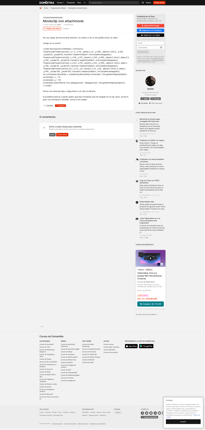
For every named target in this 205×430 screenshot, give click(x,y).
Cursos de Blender (88, 360)
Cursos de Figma (87, 362)
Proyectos (71, 3)
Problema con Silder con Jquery (152, 140)
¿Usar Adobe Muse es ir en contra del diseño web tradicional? (150, 220)
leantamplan (146, 195)
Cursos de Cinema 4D (89, 354)
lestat (59, 24)
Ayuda (108, 412)
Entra (52, 135)
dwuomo (145, 174)
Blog (104, 412)
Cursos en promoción (111, 352)
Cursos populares (109, 350)
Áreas (63, 341)
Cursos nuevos (109, 344)
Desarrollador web (147, 202)
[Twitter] (146, 413)
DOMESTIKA (47, 2)
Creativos (65, 412)
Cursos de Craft (45, 347)
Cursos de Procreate (89, 352)
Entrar (148, 3)
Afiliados (84, 415)
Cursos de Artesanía (67, 354)
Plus (79, 3)
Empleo (54, 412)
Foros (46, 8)
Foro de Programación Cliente (53, 17)
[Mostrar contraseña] (161, 47)
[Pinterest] (151, 413)
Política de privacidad (70, 423)
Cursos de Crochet (67, 378)
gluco (144, 134)
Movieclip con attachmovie (63, 21)
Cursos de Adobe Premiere (91, 357)
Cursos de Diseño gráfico (69, 357)
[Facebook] (142, 413)
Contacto (92, 412)
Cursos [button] (60, 3)
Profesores (102, 415)
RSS (42, 326)
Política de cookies (83, 423)
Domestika (85, 412)
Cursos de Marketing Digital (70, 375)
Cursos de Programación (69, 372)
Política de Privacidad (144, 60)
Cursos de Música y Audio (48, 384)
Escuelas (72, 412)
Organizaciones (93, 415)
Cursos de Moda (45, 372)
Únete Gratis (62, 135)
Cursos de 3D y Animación (48, 362)
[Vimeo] (159, 413)
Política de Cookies (157, 60)
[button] (84, 2)
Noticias (99, 412)
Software (86, 341)
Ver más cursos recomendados (147, 314)
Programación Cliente (58, 8)
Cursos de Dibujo (66, 352)
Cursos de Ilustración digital (70, 349)
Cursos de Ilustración (47, 344)
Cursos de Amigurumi (68, 380)
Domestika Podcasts (46, 415)
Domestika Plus (58, 415)
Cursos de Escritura (46, 369)
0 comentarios (68, 24)
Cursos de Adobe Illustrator (91, 349)
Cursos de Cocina (45, 387)
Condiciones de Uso (157, 58)
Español (118, 412)
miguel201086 (147, 235)
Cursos (42, 412)
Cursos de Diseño (45, 359)
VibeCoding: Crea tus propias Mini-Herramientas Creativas (149, 276)
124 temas (144, 103)
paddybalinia (146, 212)
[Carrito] (142, 2)
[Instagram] (155, 413)
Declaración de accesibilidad (97, 423)
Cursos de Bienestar (46, 394)
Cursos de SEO (66, 370)
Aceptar (183, 422)
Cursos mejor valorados (111, 347)
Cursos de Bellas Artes (68, 360)
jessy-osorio (146, 153)
